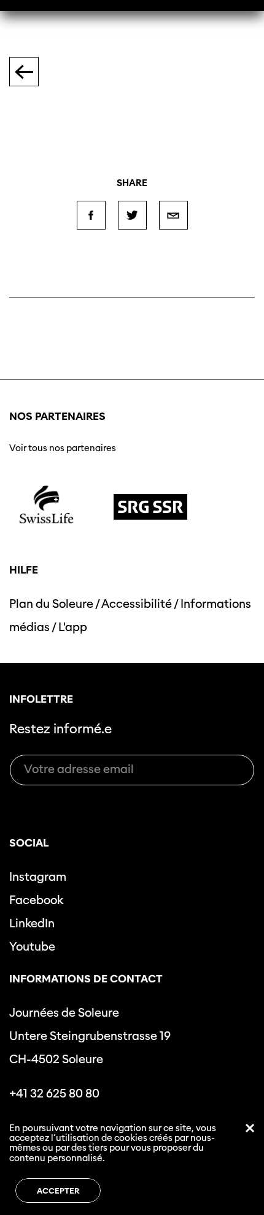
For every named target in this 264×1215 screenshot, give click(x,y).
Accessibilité (136, 604)
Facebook (36, 900)
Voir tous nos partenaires (62, 448)
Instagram (37, 877)
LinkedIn (32, 923)
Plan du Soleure (51, 604)
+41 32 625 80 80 (54, 1093)
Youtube (32, 947)
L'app (72, 627)
